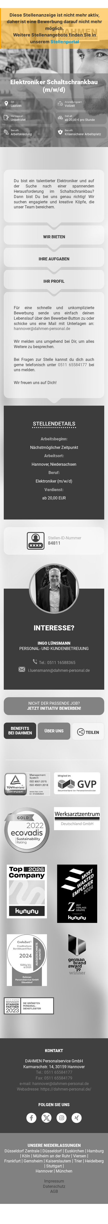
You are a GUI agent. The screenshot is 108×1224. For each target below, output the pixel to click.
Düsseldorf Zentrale (22, 1151)
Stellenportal (64, 41)
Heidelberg (94, 1161)
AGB (54, 1191)
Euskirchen (74, 1151)
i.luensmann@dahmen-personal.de (59, 670)
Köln (26, 1156)
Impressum (54, 1181)
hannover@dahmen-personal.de (42, 328)
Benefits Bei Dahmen (20, 730)
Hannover (44, 1171)
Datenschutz (54, 1186)
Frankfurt (12, 1161)
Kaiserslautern (58, 1161)
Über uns (54, 731)
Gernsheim (33, 1161)
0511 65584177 (72, 364)
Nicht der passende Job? (54, 706)
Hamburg (95, 1151)
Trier (78, 1161)
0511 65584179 (58, 1078)
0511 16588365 (61, 662)
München (64, 1171)
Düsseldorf (52, 1151)
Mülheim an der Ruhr (51, 1156)
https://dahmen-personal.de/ (65, 1089)
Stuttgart (54, 1166)
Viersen (79, 1156)
